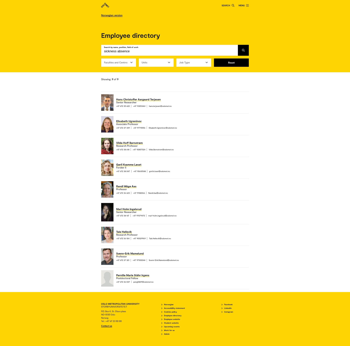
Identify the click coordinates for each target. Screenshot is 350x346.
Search (226, 5)
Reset (231, 62)
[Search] (233, 5)
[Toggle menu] (247, 5)
